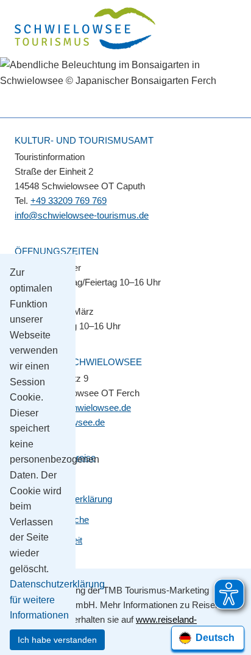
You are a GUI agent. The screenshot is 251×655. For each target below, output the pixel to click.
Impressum (47, 478)
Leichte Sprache (56, 519)
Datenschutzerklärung (68, 499)
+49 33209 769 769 (68, 200)
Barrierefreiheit (53, 540)
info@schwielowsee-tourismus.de (82, 215)
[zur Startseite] (86, 30)
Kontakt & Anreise (60, 457)
